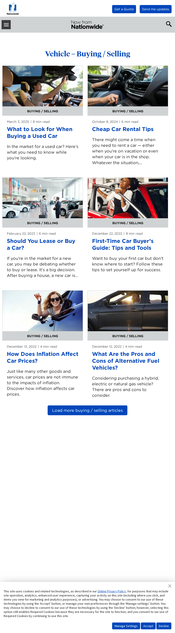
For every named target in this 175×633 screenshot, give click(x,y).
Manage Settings (126, 626)
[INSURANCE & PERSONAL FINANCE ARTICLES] (87, 24)
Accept (148, 626)
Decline (164, 626)
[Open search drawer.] (168, 23)
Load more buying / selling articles (87, 410)
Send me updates (155, 9)
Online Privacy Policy (112, 591)
